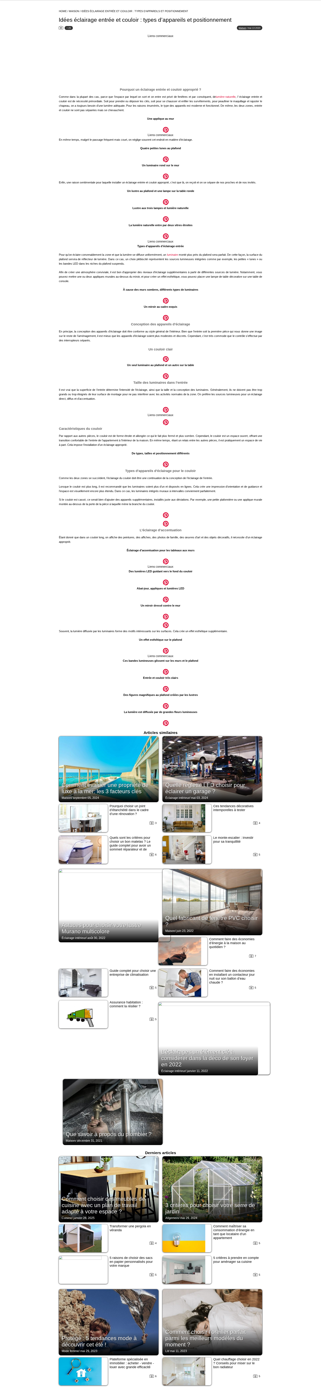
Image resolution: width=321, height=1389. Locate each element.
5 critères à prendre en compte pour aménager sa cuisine (236, 1260)
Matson (242, 28)
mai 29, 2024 (188, 1218)
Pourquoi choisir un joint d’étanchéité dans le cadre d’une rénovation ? (129, 810)
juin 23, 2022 (185, 930)
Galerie (160, 127)
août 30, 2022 (96, 938)
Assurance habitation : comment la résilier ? (126, 1004)
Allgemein (172, 1218)
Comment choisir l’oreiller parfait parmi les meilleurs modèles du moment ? (205, 1338)
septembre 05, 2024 (86, 797)
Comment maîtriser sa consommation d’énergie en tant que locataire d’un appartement (233, 1232)
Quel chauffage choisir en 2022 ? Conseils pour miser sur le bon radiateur (236, 1363)
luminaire (172, 254)
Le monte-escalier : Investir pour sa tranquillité (233, 839)
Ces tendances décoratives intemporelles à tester (233, 808)
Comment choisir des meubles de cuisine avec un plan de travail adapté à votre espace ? (103, 1205)
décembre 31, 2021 (89, 1140)
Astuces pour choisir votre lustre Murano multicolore (101, 928)
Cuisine (67, 1218)
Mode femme (70, 1351)
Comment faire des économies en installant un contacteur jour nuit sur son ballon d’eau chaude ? (232, 976)
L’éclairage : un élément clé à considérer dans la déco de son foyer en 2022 (207, 1058)
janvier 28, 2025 (84, 1218)
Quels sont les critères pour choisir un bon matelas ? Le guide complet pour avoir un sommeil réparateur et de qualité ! (130, 845)
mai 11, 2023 (178, 1351)
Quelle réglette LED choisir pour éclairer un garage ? (205, 788)
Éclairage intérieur (177, 797)
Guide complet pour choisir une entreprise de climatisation (133, 972)
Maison (74, 11)
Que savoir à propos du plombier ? (109, 1134)
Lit (166, 1351)
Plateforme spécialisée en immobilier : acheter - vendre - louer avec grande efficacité (132, 1363)
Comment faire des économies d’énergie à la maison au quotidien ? (231, 943)
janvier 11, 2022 (197, 1071)
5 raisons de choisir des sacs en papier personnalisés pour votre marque (131, 1261)
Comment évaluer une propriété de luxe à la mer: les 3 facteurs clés (105, 788)
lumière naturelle (226, 96)
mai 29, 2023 (88, 1351)
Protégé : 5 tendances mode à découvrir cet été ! (99, 1341)
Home (63, 11)
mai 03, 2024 (199, 797)
